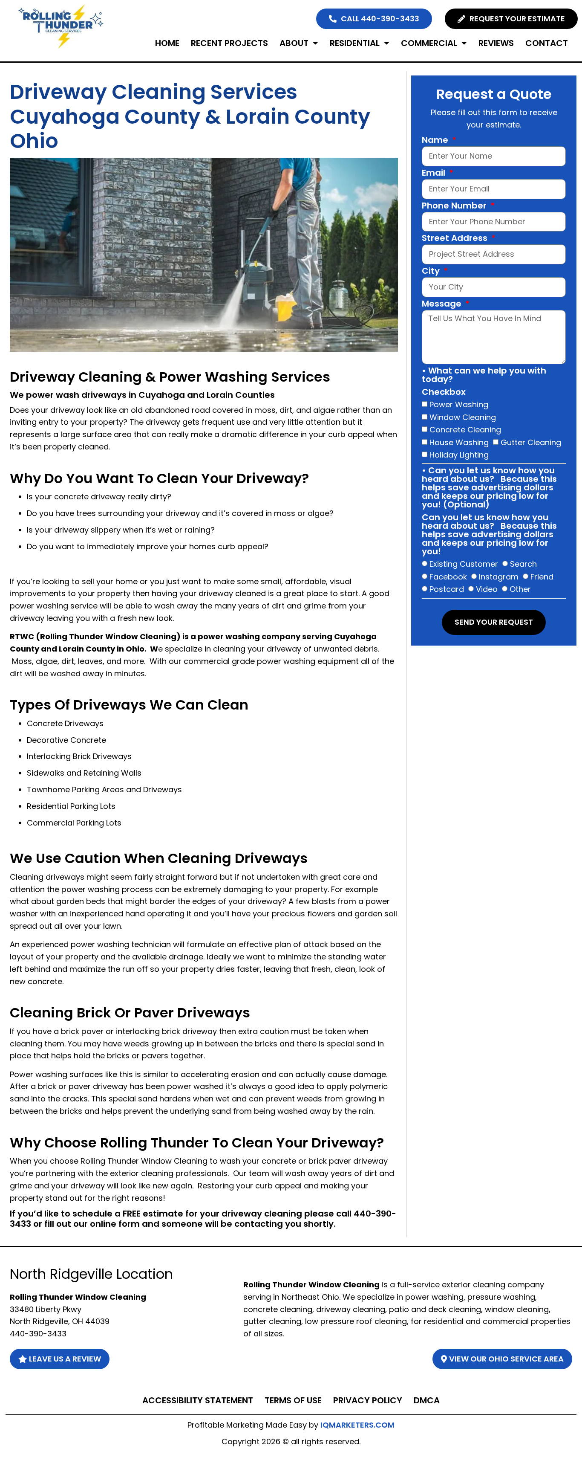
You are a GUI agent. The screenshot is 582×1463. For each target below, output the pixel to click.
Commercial (429, 43)
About (293, 43)
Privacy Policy (367, 1400)
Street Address (456, 239)
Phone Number (455, 206)
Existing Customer (463, 564)
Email (434, 173)
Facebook (448, 576)
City (432, 272)
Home (167, 43)
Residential (355, 43)
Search (523, 564)
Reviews (496, 43)
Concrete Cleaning (465, 429)
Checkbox (444, 393)
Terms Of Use (293, 1400)
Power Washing (458, 404)
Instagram (499, 576)
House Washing (459, 442)
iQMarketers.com (357, 1425)
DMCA (427, 1400)
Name (436, 141)
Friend (541, 576)
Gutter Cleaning (531, 442)
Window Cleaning (462, 416)
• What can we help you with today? (484, 375)
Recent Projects (229, 43)
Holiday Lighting (459, 454)
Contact (546, 43)
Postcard (446, 589)
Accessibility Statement (197, 1400)
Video (487, 589)
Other (520, 589)
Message (443, 304)
